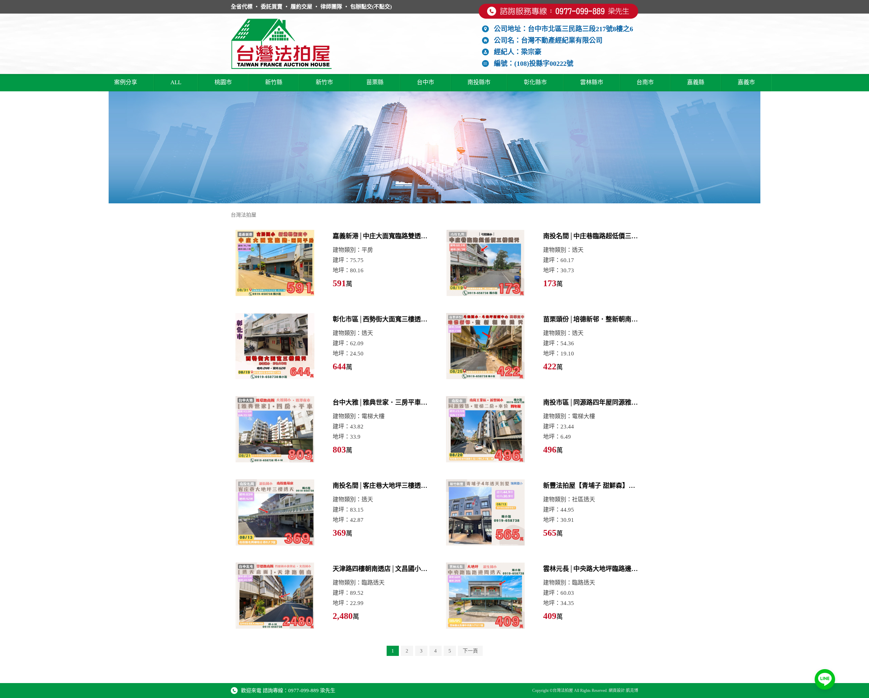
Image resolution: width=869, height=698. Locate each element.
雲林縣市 (591, 82)
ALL (175, 82)
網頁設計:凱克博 (623, 690)
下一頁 (470, 651)
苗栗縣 (375, 82)
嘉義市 (746, 82)
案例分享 (125, 82)
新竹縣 (273, 82)
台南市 (645, 82)
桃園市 (223, 82)
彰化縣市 (535, 82)
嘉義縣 (695, 82)
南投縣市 (479, 82)
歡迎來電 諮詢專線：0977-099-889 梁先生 (288, 690)
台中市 (425, 82)
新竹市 (324, 82)
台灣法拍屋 (243, 215)
